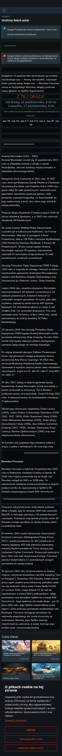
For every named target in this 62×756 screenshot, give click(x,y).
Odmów (31, 729)
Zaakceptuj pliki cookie (31, 739)
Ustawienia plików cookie (31, 748)
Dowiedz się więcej (16, 720)
